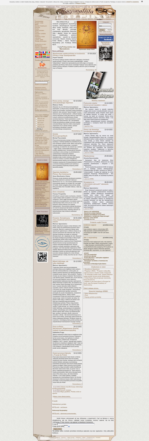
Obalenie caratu (39, 196)
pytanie (86, 253)
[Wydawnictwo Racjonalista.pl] (90, 17)
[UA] (48, 54)
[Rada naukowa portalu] (101, 17)
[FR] (44, 52)
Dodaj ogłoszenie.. (41, 110)
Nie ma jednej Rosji (40, 206)
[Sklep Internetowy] (78, 17)
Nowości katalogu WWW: (98, 291)
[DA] (40, 57)
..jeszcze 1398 (89, 153)
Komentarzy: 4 (77, 323)
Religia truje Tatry (41, 140)
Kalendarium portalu (59, 404)
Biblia (36, 24)
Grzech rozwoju (65, 390)
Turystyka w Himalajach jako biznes (95, 264)
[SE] (44, 57)
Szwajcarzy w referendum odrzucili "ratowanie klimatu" (96, 184)
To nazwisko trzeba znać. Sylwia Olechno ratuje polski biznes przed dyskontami (98, 275)
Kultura (37, 35)
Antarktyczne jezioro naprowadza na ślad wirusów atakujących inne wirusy (42, 149)
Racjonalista (60, 439)
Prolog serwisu (67, 47)
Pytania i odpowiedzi (41, 47)
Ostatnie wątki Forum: (98, 222)
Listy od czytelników (41, 49)
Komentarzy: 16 (77, 215)
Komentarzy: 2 (77, 384)
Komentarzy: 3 (77, 258)
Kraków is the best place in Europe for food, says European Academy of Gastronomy (97, 283)
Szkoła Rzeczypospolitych (60, 135)
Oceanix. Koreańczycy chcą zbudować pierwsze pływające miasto (66, 220)
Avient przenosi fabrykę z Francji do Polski (62, 354)
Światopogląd (39, 21)
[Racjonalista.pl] (74, 14)
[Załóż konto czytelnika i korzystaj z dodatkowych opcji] (107, 17)
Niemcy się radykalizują (91, 211)
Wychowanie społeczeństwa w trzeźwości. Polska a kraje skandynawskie (69, 54)
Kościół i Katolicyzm (41, 26)
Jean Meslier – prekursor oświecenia (42, 154)
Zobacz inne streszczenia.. (62, 396)
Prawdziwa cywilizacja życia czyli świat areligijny (42, 137)
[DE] (44, 54)
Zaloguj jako (106, 22)
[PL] (37, 52)
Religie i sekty (39, 23)
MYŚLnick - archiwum (59, 407)
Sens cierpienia (58, 192)
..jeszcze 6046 (89, 179)
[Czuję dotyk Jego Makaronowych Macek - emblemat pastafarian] (42, 226)
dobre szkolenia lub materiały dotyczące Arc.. (41, 106)
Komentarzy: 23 (91, 70)
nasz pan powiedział (90, 254)
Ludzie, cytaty (39, 39)
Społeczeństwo (39, 30)
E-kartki (54, 401)
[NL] (48, 57)
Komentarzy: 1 (77, 350)
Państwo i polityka (40, 33)
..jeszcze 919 (88, 209)
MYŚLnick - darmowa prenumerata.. (64, 413)
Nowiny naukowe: (98, 100)
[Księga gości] (84, 17)
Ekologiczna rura (89, 219)
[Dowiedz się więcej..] (100, 98)
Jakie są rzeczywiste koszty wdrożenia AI (41, 102)
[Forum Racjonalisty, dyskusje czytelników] (60, 17)
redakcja (82, 439)
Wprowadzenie (64, 49)
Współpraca (38, 46)
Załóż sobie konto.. (105, 32)
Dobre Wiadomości (91, 293)
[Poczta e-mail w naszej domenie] (66, 17)
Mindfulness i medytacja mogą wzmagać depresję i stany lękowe (96, 216)
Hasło (100, 26)
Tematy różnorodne (40, 41)
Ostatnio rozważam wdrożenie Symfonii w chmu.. (42, 98)
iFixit (86, 295)
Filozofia (37, 27)
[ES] (37, 54)
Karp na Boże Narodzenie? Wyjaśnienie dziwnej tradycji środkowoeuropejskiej (65, 328)
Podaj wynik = (58, 426)
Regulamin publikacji (54, 437)
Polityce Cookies (81, 3)
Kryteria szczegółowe (41, 84)
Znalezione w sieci (40, 44)
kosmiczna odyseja (90, 256)
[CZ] (37, 57)
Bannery (63, 437)
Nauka (37, 29)
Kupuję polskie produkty (93, 297)
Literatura (38, 38)
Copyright (67, 439)
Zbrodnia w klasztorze (92, 269)
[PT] (40, 54)
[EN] (40, 52)
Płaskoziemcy (89, 156)
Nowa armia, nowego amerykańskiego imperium (63, 102)
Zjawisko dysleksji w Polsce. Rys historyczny (62, 173)
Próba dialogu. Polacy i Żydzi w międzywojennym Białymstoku (42, 191)
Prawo (37, 32)
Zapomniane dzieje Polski (42, 182)
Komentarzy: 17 (77, 131)
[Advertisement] (68, 85)
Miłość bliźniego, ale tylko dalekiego (60, 262)
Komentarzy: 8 (77, 169)
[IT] (48, 52)
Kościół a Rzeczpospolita (42, 232)
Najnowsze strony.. (40, 87)
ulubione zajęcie (90, 225)
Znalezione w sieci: (98, 267)
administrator (88, 439)
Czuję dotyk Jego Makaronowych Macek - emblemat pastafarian (41, 229)
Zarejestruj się (90, 437)
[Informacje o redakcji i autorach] (95, 17)
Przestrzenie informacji (41, 186)
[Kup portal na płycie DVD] (72, 17)
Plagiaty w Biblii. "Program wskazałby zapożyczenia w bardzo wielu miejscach (97, 272)
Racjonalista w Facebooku (106, 43)
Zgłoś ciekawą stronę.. (91, 288)
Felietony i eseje (40, 36)
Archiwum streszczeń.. (41, 89)
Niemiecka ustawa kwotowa (92, 213)
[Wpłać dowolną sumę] (42, 66)
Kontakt (98, 437)
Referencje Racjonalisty (59, 410)
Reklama (78, 437)
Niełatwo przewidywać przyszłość (94, 214)
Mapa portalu (71, 437)
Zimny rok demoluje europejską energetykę (92, 130)
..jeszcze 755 (88, 126)
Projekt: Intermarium (105, 57)
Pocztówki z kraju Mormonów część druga (41, 143)
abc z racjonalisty (90, 237)
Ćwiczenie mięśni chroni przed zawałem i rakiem (95, 104)
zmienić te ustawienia (132, 2)
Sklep (83, 437)
